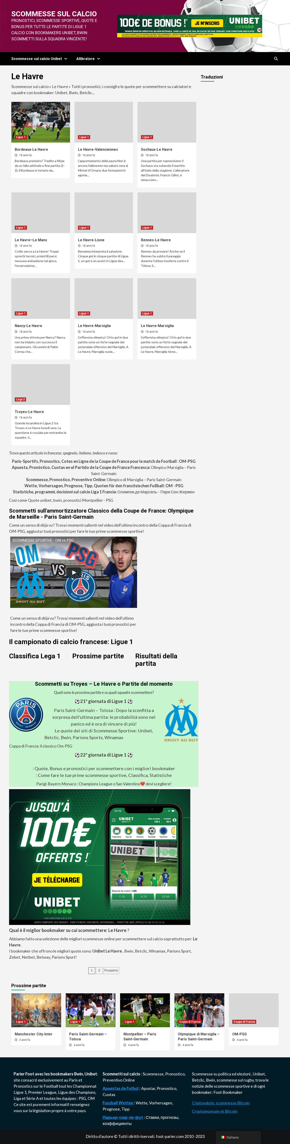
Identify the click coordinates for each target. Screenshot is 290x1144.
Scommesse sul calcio (54, 14)
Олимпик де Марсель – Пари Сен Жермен (104, 491)
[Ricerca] (276, 59)
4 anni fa (79, 1045)
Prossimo (111, 970)
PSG (82, 1098)
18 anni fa (25, 155)
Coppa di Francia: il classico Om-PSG (40, 745)
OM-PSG (239, 1034)
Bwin (128, 950)
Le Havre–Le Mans (31, 240)
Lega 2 (20, 399)
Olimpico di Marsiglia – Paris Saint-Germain (103, 479)
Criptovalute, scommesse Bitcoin (221, 1102)
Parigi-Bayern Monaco (56, 783)
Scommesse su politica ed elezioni (221, 1073)
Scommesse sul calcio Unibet (36, 59)
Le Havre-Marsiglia (94, 326)
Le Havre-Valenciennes (98, 149)
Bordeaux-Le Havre (31, 149)
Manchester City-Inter (34, 1034)
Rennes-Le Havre (156, 240)
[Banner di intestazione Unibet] (189, 25)
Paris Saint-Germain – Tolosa (83, 710)
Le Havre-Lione (91, 240)
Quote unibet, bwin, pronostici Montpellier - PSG (70, 500)
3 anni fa (24, 1039)
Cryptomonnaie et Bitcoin (214, 1111)
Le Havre (60, 86)
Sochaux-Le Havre (156, 149)
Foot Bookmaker (228, 1092)
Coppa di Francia (190, 1021)
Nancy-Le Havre (28, 326)
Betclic (141, 950)
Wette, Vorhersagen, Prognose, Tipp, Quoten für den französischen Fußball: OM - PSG (103, 485)
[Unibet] (99, 856)
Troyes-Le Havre (29, 412)
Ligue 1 (21, 137)
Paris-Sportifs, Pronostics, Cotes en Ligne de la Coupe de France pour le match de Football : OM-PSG (104, 461)
